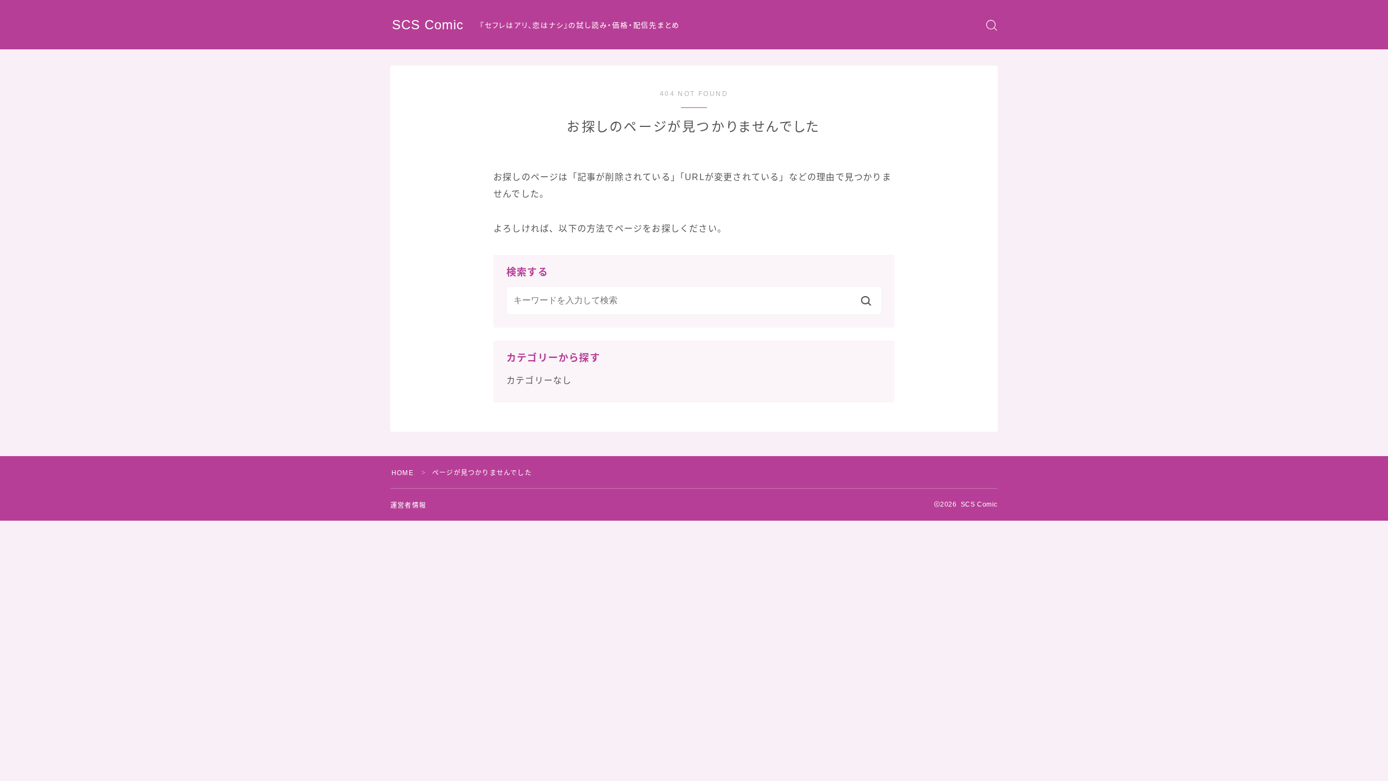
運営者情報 (408, 505)
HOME (402, 473)
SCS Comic (428, 25)
